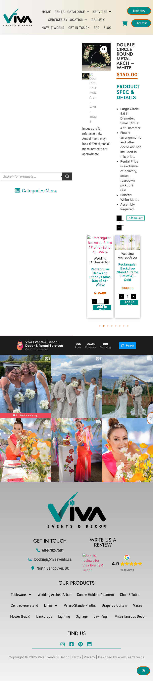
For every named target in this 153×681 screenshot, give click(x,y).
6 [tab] (120, 326)
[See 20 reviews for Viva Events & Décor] (94, 570)
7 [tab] (124, 326)
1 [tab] (100, 326)
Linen (48, 605)
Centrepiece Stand (24, 605)
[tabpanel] (100, 276)
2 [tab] (104, 326)
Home (46, 12)
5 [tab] (116, 326)
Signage (82, 616)
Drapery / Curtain (114, 605)
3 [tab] (108, 326)
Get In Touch (79, 28)
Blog (107, 28)
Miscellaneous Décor (130, 616)
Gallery (98, 20)
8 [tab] (128, 326)
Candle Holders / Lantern (95, 594)
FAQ (97, 28)
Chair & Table (129, 594)
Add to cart (135, 218)
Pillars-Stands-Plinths (80, 605)
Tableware (18, 594)
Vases (137, 605)
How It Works (53, 28)
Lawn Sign (101, 616)
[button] (36, 190)
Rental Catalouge (70, 12)
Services (100, 12)
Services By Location (65, 20)
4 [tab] (112, 326)
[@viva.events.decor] (20, 346)
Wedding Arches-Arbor (54, 594)
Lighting (64, 616)
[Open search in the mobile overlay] (36, 176)
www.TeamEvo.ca (131, 657)
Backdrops (44, 616)
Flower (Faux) (20, 616)
